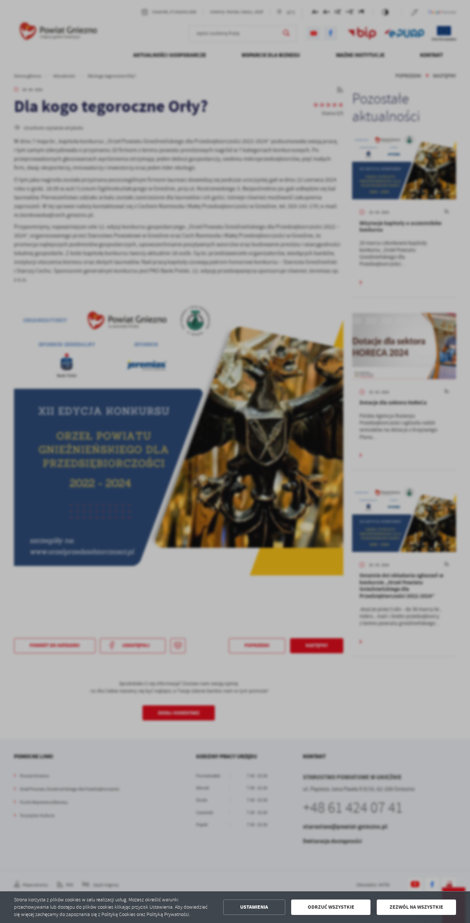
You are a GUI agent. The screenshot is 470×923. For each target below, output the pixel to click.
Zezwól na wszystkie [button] (416, 907)
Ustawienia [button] (254, 907)
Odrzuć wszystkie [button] (331, 907)
